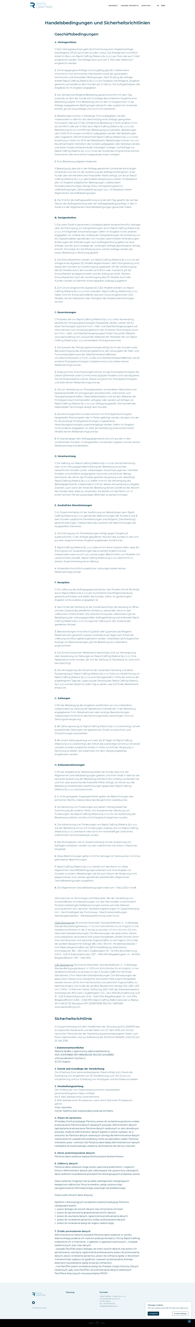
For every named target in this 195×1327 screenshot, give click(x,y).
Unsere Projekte (130, 5)
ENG (163, 5)
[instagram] (33, 1302)
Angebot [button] (113, 5)
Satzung (70, 1292)
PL (158, 5)
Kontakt (146, 5)
